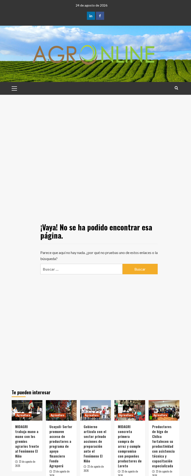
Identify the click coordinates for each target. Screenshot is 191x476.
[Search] (176, 88)
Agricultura (23, 415)
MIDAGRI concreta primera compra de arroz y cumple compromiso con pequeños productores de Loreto (130, 446)
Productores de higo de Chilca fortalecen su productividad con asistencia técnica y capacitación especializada (163, 446)
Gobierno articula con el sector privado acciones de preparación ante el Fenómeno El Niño (95, 443)
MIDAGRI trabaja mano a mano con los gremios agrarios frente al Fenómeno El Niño (27, 441)
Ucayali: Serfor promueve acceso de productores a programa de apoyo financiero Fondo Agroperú (60, 446)
